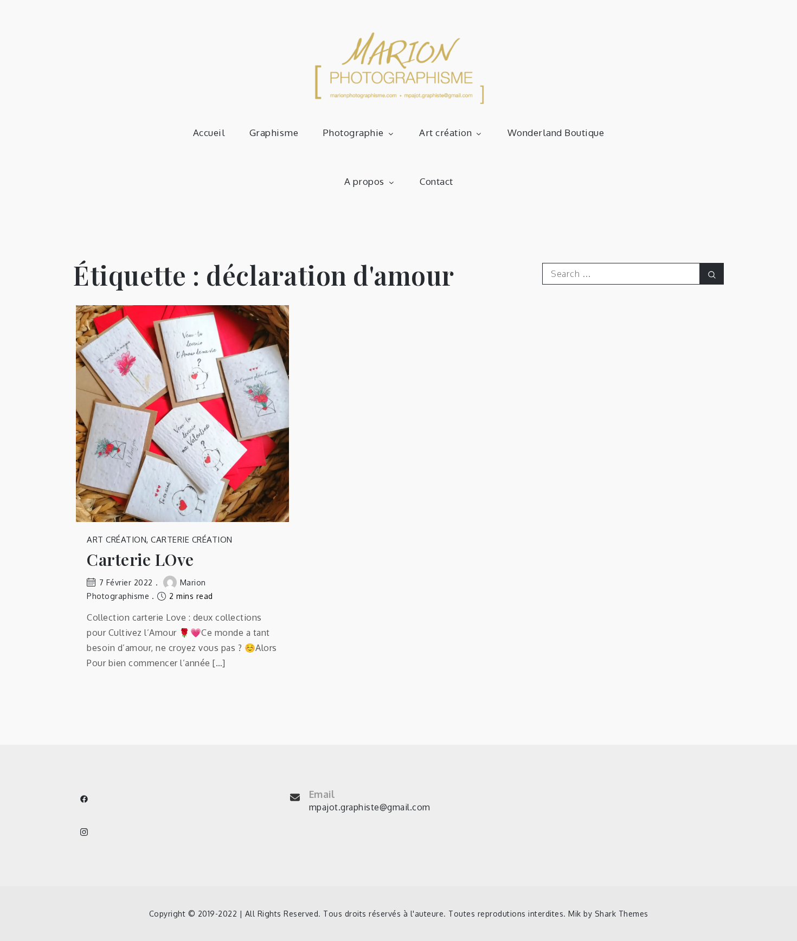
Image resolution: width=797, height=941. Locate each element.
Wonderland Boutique (556, 132)
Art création (445, 132)
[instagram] (84, 832)
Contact (436, 181)
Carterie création (192, 539)
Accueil (209, 132)
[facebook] (84, 799)
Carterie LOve (140, 559)
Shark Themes (621, 913)
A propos (364, 181)
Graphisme (274, 132)
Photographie (353, 132)
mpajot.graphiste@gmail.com (369, 807)
